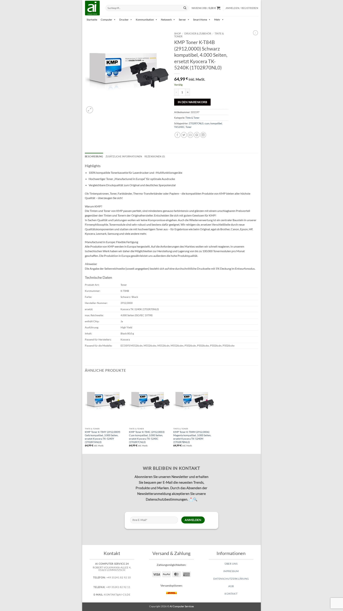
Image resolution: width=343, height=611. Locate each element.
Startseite (92, 19)
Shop (177, 33)
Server (182, 19)
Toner (189, 127)
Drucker (124, 19)
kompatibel (216, 123)
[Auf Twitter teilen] (184, 135)
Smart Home (200, 19)
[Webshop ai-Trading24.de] (92, 8)
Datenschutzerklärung (231, 578)
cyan (207, 123)
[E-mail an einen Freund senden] (190, 135)
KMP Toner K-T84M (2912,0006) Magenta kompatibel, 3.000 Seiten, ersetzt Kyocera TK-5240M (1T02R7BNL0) (192, 436)
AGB (231, 586)
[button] (206, 8)
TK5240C (179, 127)
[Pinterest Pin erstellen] (197, 135)
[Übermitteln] (185, 8)
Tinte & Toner (192, 117)
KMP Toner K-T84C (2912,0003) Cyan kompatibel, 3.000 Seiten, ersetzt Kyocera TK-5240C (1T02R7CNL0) (147, 436)
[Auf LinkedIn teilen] (203, 135)
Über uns (231, 563)
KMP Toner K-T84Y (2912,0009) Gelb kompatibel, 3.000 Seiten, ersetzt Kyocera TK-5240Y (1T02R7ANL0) (102, 436)
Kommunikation (145, 19)
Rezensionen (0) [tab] (155, 156)
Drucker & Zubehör (197, 33)
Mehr (217, 19)
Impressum (231, 571)
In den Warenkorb (192, 102)
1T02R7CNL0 (196, 123)
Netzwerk (166, 19)
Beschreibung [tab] (94, 156)
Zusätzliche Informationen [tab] (124, 156)
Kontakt (231, 593)
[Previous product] (255, 32)
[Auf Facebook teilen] (177, 135)
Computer (106, 19)
